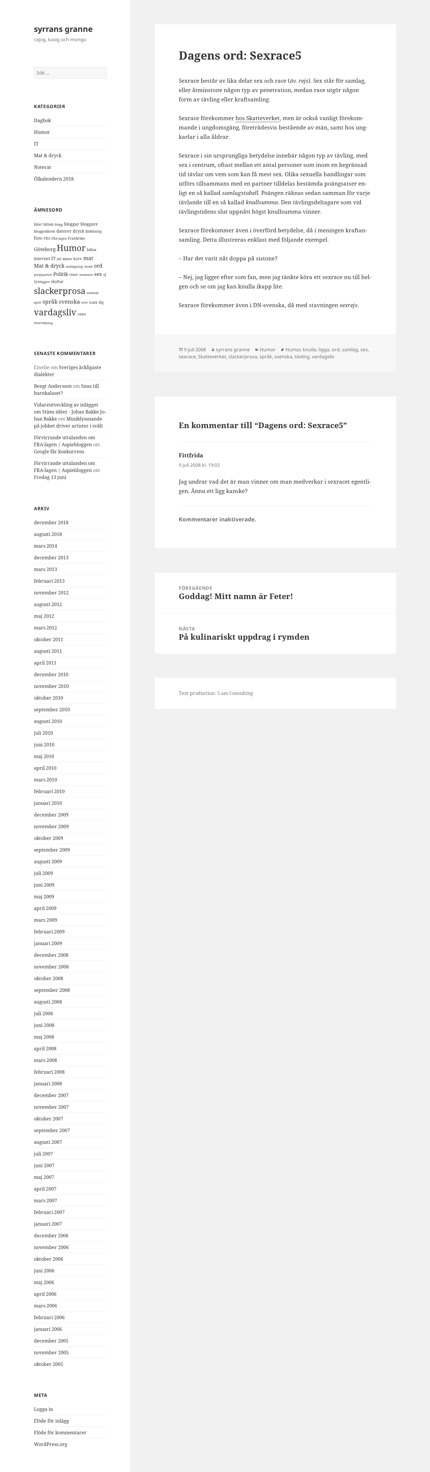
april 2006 (45, 1294)
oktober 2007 (48, 1118)
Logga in (43, 1409)
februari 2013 (49, 581)
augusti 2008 (48, 1002)
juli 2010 (43, 733)
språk (50, 301)
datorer (64, 231)
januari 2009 (48, 943)
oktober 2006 (48, 1259)
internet (42, 258)
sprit (37, 302)
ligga (324, 349)
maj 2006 (44, 1282)
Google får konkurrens (59, 451)
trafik (93, 302)
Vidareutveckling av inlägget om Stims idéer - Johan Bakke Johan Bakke (70, 412)
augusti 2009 (48, 861)
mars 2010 (45, 779)
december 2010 (51, 674)
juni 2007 (44, 1165)
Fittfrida (191, 455)
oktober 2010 (48, 698)
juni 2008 (44, 1025)
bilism (48, 224)
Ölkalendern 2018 (54, 179)
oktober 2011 (48, 639)
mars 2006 (45, 1306)
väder (82, 314)
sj (104, 274)
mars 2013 (45, 569)
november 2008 (51, 967)
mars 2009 (45, 920)
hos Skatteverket (257, 118)
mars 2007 (45, 1200)
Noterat (42, 167)
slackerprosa (59, 291)
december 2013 (51, 557)
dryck (78, 231)
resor (73, 274)
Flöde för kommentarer (60, 1432)
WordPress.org (50, 1444)
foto (38, 238)
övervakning (43, 323)
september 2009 (52, 850)
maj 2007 (44, 1177)
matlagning (74, 266)
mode (88, 266)
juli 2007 (43, 1154)
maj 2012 (44, 616)
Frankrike (76, 238)
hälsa (91, 249)
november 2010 (51, 686)
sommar (93, 292)
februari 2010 (49, 791)
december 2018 (51, 522)
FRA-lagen (59, 238)
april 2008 (45, 1048)
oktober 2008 (48, 978)
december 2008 (51, 955)
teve (84, 302)
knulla (309, 349)
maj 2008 (44, 1037)
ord (98, 265)
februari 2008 (49, 1072)
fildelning (93, 231)
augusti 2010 (48, 721)
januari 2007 (48, 1224)
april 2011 (45, 663)
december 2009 (51, 815)
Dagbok (42, 120)
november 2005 (51, 1352)
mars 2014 (45, 546)
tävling (302, 356)
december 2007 (51, 1095)
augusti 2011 (48, 651)
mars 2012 (45, 628)
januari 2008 (48, 1083)
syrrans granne (63, 28)
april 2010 (45, 768)
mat (88, 258)
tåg (101, 302)
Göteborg (45, 249)
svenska (69, 301)
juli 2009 (43, 873)
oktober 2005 (48, 1364)
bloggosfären (44, 231)
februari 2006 (49, 1317)
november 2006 (51, 1247)
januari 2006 (48, 1329)
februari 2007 (49, 1212)
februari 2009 (49, 931)
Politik (60, 274)
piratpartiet (43, 274)
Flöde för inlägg (51, 1421)
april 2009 (45, 908)
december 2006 (51, 1235)
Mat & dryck (47, 155)
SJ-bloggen (42, 281)
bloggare (89, 224)
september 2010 (52, 709)
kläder (67, 259)
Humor (42, 132)
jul (59, 258)
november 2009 (51, 826)
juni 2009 (44, 885)
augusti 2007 (48, 1142)
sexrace (187, 356)
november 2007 (51, 1107)
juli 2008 (43, 1013)
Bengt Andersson (53, 386)
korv (77, 258)
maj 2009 (44, 896)
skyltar (57, 281)
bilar (38, 224)
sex (98, 273)
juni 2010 (44, 744)
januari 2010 (48, 803)
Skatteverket (212, 356)
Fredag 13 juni (50, 477)
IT (36, 144)
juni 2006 (44, 1270)
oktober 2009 (48, 838)
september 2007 (52, 1130)
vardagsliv (55, 312)
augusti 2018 (48, 534)
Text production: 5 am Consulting (216, 693)
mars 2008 (45, 1060)
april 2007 (45, 1189)
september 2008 (52, 990)
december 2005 (51, 1341)
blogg (59, 224)
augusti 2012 (48, 604)
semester (86, 274)
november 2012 (51, 592)
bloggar (71, 224)
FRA (47, 238)
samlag (350, 349)
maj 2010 (44, 756)
